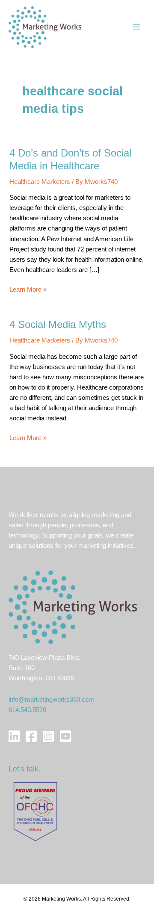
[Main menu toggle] (136, 27)
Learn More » (28, 290)
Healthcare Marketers (39, 181)
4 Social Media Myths (57, 324)
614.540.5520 (27, 709)
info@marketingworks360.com (51, 699)
